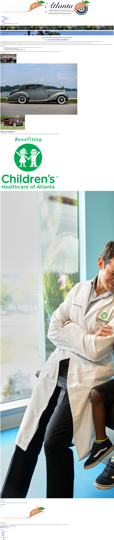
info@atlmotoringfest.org (6, 527)
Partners (3, 20)
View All (1, 506)
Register (3, 533)
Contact (3, 24)
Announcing (5, 17)
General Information (7, 18)
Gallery (3, 22)
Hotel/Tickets (4, 16)
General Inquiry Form (57, 524)
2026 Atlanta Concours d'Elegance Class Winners (11, 23)
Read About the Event (3, 29)
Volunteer (5, 19)
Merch (3, 21)
